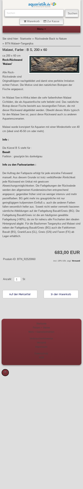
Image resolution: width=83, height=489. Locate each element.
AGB (41, 357)
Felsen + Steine (41, 327)
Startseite (25, 38)
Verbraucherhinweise (41, 338)
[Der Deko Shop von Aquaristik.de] (42, 5)
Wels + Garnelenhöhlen (41, 332)
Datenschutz (41, 353)
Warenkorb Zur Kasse (42, 21)
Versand (76, 261)
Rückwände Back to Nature (51, 38)
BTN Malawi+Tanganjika (19, 43)
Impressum (41, 346)
